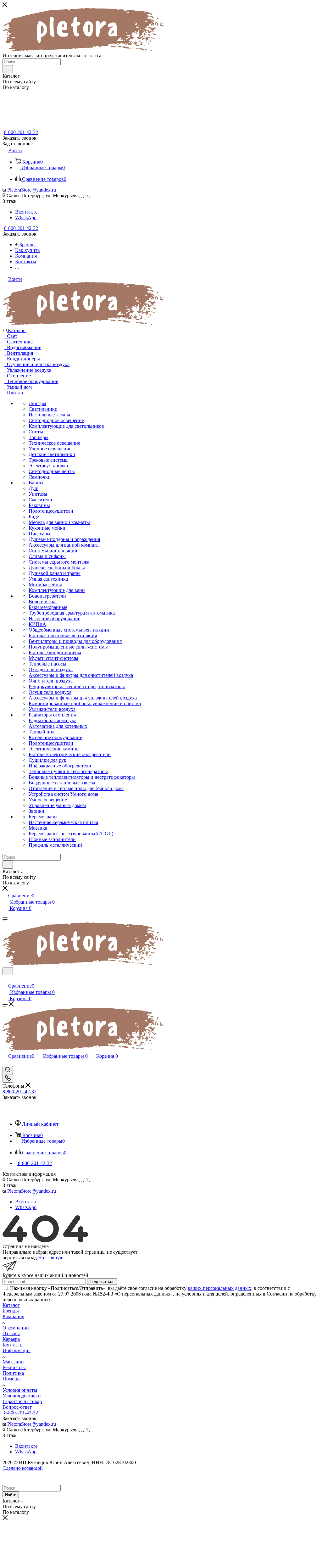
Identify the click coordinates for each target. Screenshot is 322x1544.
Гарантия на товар (22, 1401)
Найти (10, 1494)
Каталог (11, 1305)
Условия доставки (22, 1395)
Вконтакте (26, 212)
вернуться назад (20, 1257)
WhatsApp (25, 217)
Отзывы (11, 1333)
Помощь (11, 1378)
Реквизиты (14, 1367)
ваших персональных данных (219, 1288)
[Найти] (8, 69)
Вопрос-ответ (17, 1407)
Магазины (14, 1361)
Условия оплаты (20, 1390)
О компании (16, 1327)
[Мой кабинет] (5, 979)
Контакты (13, 1344)
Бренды (11, 1310)
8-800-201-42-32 (21, 132)
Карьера (11, 1339)
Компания (13, 1316)
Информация (17, 1350)
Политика (13, 1373)
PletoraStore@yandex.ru (31, 189)
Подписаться (102, 1281)
